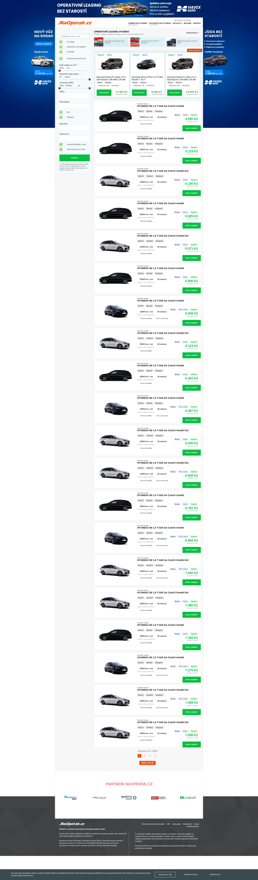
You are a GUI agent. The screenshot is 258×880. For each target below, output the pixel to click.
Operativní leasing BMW (86, 843)
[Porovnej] (201, 105)
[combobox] (74, 96)
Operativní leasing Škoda (92, 841)
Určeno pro (64, 134)
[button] (199, 798)
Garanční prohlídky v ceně (76, 144)
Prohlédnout (104, 92)
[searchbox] (60, 95)
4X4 (68, 112)
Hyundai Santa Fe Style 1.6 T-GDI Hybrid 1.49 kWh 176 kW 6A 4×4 (111, 79)
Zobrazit (74, 158)
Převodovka (64, 102)
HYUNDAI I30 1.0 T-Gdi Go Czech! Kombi (160, 105)
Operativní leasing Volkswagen (70, 841)
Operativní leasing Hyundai (112, 841)
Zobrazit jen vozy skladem (76, 47)
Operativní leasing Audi (104, 843)
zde (31, 876)
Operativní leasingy (110, 846)
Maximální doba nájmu (69, 74)
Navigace (70, 117)
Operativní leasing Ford (67, 843)
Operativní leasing (95, 846)
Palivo (61, 91)
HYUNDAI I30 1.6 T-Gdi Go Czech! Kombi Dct (163, 170)
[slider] (59, 71)
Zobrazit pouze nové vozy (76, 58)
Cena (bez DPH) (66, 83)
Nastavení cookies (191, 874)
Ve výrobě (70, 52)
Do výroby (70, 42)
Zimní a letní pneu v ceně (76, 149)
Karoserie (63, 124)
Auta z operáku (81, 846)
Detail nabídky (191, 128)
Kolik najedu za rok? (68, 65)
